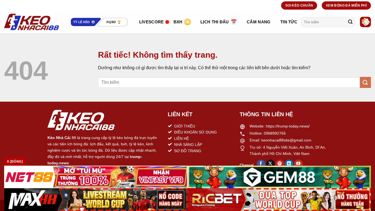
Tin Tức (288, 22)
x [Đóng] (15, 161)
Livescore (151, 22)
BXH (178, 22)
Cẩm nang (258, 22)
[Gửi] (350, 22)
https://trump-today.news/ (288, 126)
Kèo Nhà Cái (59, 137)
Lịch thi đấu (214, 22)
